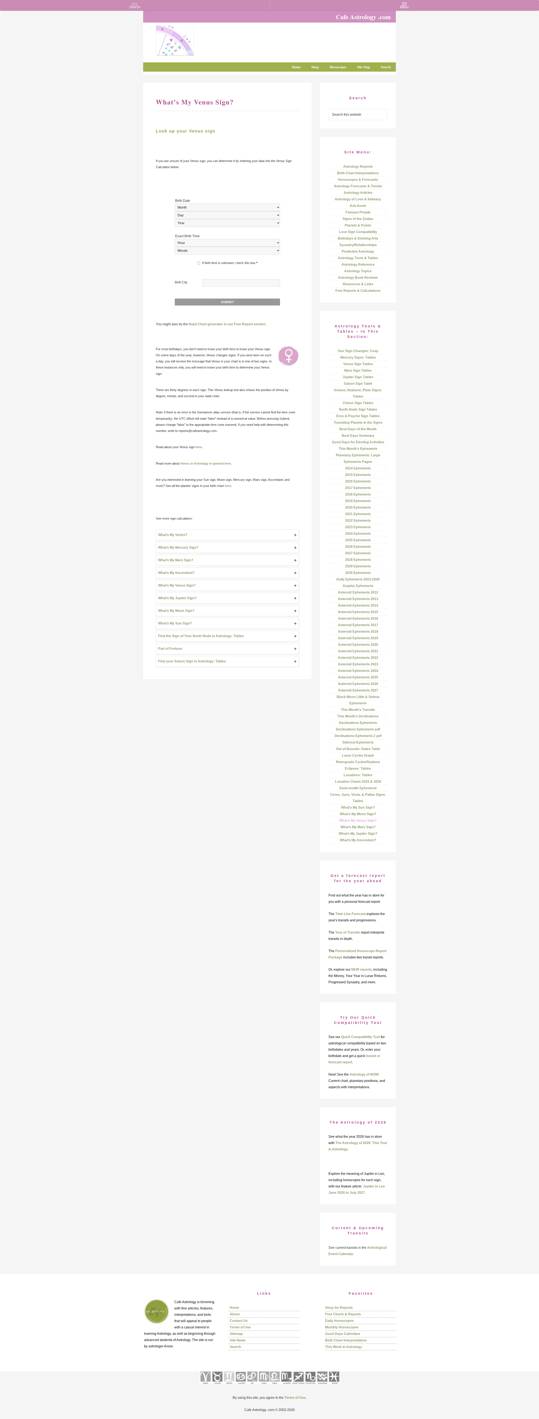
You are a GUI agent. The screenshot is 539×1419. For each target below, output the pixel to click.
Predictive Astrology (358, 251)
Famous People (358, 212)
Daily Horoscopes (339, 1321)
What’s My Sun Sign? (175, 623)
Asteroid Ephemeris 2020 (358, 644)
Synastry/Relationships (358, 245)
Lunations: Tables (358, 775)
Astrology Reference (358, 264)
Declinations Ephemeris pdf (358, 729)
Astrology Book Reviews (358, 277)
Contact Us (239, 1321)
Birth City (181, 282)
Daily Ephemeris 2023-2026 (358, 579)
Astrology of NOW (364, 1074)
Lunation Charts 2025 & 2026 (358, 781)
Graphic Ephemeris (358, 586)
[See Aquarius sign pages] (322, 1385)
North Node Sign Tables (358, 409)
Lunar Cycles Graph (358, 755)
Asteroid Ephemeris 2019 (358, 638)
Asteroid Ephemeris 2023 (358, 664)
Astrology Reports (358, 166)
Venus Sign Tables (358, 364)
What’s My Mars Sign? (175, 560)
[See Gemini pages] (228, 1385)
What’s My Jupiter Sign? (177, 598)
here (198, 447)
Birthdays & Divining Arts (358, 238)
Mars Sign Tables (358, 370)
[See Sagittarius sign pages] (298, 1385)
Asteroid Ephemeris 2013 (358, 599)
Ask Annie (358, 206)
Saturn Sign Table (358, 383)
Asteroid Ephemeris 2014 (358, 605)
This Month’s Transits (358, 710)
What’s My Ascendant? (176, 573)
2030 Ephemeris (358, 573)
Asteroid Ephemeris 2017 (358, 625)
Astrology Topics (358, 271)
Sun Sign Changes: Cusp (358, 351)
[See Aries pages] (205, 1385)
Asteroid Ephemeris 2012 (358, 592)
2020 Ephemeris (358, 507)
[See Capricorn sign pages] (310, 1385)
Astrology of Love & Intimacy (358, 199)
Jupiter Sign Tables (358, 377)
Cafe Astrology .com (187, 39)
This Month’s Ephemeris (358, 448)
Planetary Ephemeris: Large (358, 455)
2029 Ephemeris (358, 566)
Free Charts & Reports (343, 1314)
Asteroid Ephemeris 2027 (358, 690)
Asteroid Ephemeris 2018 (358, 631)
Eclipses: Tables (358, 768)
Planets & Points (358, 225)
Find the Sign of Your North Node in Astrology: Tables (201, 636)
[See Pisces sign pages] (333, 1385)
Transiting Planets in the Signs (358, 422)
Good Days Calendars (342, 1334)
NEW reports (361, 969)
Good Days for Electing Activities (358, 442)
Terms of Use (240, 1327)
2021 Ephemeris (358, 514)
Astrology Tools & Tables (358, 258)
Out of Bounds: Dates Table (358, 749)
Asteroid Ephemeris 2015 (358, 612)
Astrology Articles (358, 192)
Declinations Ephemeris (358, 723)
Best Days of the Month (358, 429)
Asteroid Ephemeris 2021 (358, 651)
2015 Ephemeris (358, 475)
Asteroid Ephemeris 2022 (358, 657)
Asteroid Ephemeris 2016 (358, 618)
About (235, 1314)
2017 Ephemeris (358, 488)
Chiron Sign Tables (358, 403)
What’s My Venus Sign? (177, 585)
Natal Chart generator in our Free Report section (227, 324)
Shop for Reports (339, 1307)
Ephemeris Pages (358, 462)
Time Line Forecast (350, 914)
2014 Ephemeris (358, 468)
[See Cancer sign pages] (240, 1385)
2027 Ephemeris (358, 553)
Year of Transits (347, 932)
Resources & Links (358, 284)
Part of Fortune (170, 648)
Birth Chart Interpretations (358, 173)
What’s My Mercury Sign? (178, 547)
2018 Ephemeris (358, 494)
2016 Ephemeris (358, 481)
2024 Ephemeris (358, 533)
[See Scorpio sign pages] (286, 1385)
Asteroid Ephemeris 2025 (358, 677)
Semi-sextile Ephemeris (358, 788)
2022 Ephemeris (358, 520)
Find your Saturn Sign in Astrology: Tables (192, 661)
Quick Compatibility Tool (360, 1037)
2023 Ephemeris (358, 527)
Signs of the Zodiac (358, 219)
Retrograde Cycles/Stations (358, 762)
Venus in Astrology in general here (205, 463)
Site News (237, 1340)
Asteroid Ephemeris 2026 (358, 684)
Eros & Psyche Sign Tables (358, 416)
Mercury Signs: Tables (358, 357)
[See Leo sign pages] (252, 1385)
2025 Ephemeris (358, 540)
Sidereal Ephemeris (358, 742)
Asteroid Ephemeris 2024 (358, 671)
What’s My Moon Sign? (176, 610)
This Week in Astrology (343, 1347)
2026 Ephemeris (358, 546)
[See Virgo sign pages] (263, 1385)
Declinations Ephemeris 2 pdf (358, 736)
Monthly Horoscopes (342, 1327)
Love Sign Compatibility (358, 232)
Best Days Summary (358, 435)
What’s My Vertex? (172, 535)
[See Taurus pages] (217, 1385)
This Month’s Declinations (358, 716)
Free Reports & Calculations (357, 290)
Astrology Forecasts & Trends (358, 186)
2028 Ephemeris (358, 559)
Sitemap (236, 1334)
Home (234, 1307)
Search (235, 1347)
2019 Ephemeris (358, 501)
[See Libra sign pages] (274, 1385)
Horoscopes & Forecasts (358, 179)
